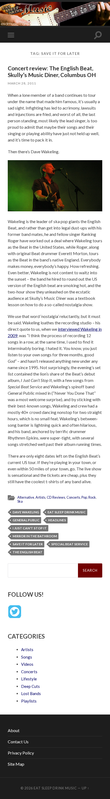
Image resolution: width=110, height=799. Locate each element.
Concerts (73, 497)
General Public (26, 520)
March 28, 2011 (22, 83)
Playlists (29, 701)
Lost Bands (31, 693)
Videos (27, 664)
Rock (92, 497)
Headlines (57, 520)
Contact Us (18, 741)
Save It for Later (28, 544)
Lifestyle (29, 678)
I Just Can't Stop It (30, 528)
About (13, 730)
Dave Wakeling (26, 512)
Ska (20, 501)
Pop (84, 497)
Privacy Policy (21, 752)
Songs (26, 657)
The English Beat (27, 552)
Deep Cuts (30, 686)
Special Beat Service (69, 544)
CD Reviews (56, 497)
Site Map (16, 763)
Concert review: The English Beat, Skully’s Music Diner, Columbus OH (52, 71)
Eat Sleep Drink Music (67, 512)
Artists (40, 497)
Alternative (25, 497)
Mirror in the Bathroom (35, 536)
